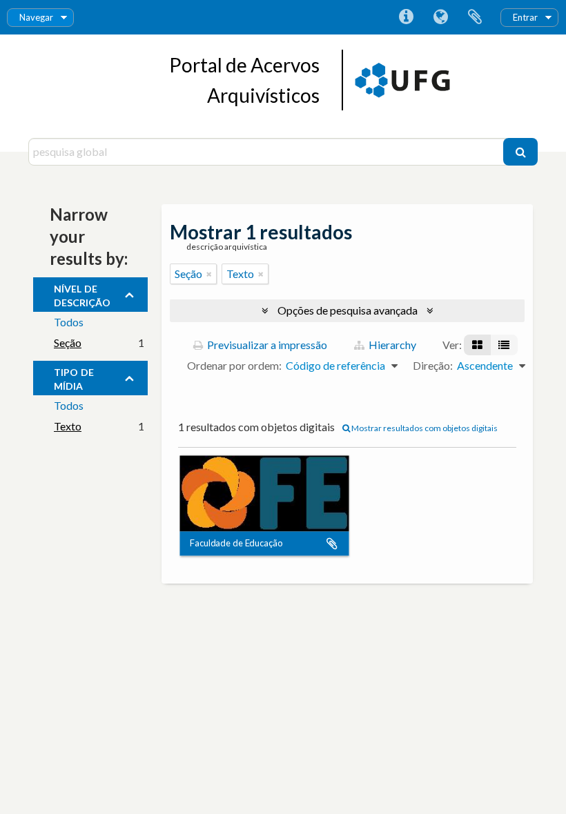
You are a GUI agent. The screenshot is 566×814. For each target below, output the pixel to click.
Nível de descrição (82, 294)
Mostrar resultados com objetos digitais (424, 428)
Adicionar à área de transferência (332, 543)
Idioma (440, 17)
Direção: (433, 365)
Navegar (36, 17)
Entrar (525, 17)
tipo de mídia (74, 377)
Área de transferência (475, 17)
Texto (67, 426)
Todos (69, 321)
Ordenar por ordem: (234, 365)
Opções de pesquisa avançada (347, 310)
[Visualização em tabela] (504, 345)
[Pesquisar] (520, 152)
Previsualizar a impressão (266, 344)
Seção (67, 342)
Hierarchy (391, 344)
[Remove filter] (209, 273)
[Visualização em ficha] (477, 345)
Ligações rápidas (406, 17)
